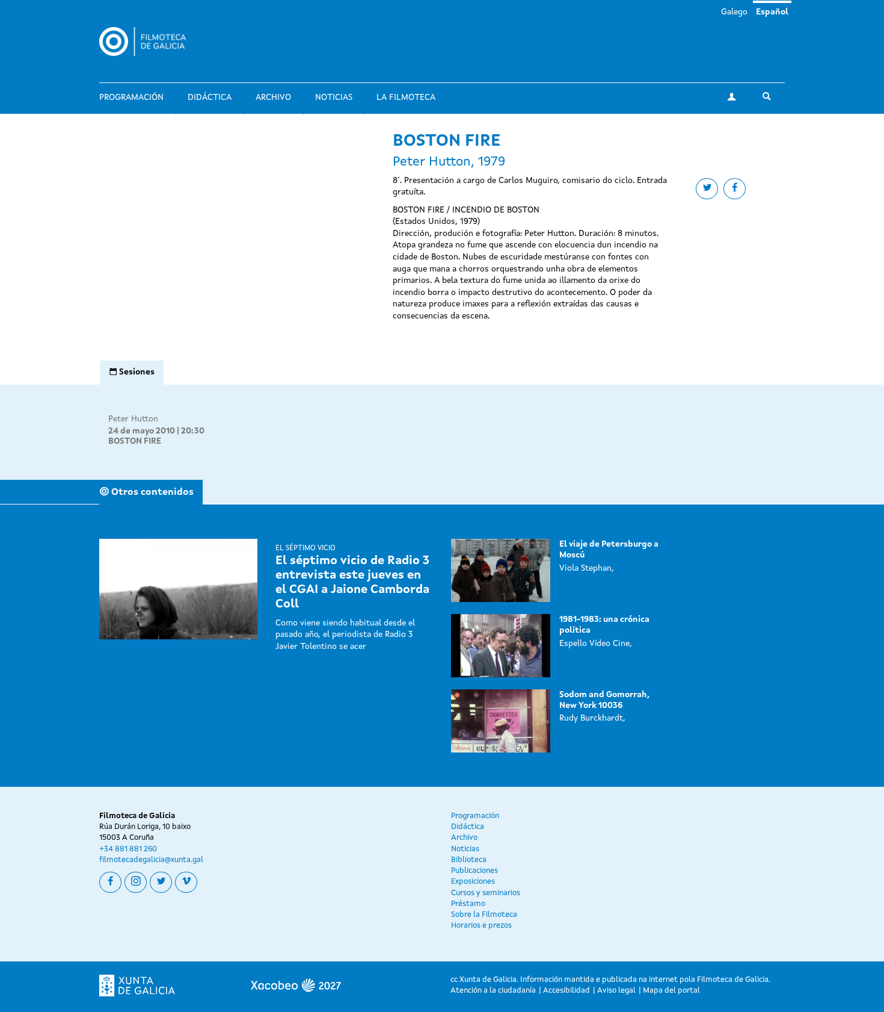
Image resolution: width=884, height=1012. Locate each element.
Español (772, 12)
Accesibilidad (566, 991)
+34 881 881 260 (128, 849)
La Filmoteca (405, 97)
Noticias (333, 97)
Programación (131, 97)
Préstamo (468, 904)
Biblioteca (469, 860)
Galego (734, 12)
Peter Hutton (133, 419)
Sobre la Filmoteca (484, 915)
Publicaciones (474, 871)
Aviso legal (616, 991)
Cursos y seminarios (485, 893)
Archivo (273, 97)
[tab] (131, 372)
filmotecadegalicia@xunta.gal (151, 860)
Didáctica (210, 97)
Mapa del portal (671, 991)
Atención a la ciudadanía (493, 991)
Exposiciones (473, 882)
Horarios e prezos (481, 926)
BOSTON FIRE (134, 441)
